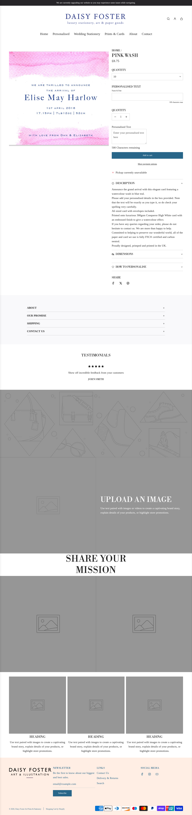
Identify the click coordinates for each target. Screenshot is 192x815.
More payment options (147, 164)
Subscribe (62, 793)
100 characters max (176, 102)
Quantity (119, 70)
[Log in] (175, 18)
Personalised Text (126, 86)
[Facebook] (142, 774)
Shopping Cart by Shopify (55, 809)
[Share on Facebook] (113, 284)
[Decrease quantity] (115, 117)
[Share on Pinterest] (128, 284)
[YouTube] (157, 774)
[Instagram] (149, 774)
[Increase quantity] (126, 117)
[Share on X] (120, 284)
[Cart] (181, 18)
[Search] (168, 18)
